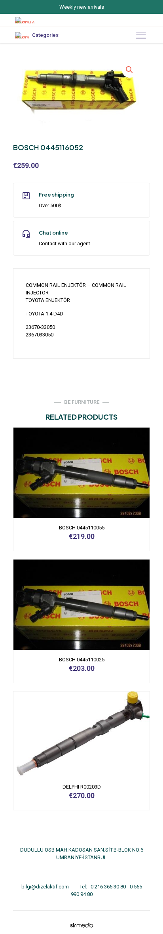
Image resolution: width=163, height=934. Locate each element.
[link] (81, 925)
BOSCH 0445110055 (81, 528)
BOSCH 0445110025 (81, 660)
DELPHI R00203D (82, 787)
